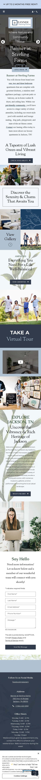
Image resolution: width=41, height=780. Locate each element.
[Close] (38, 753)
